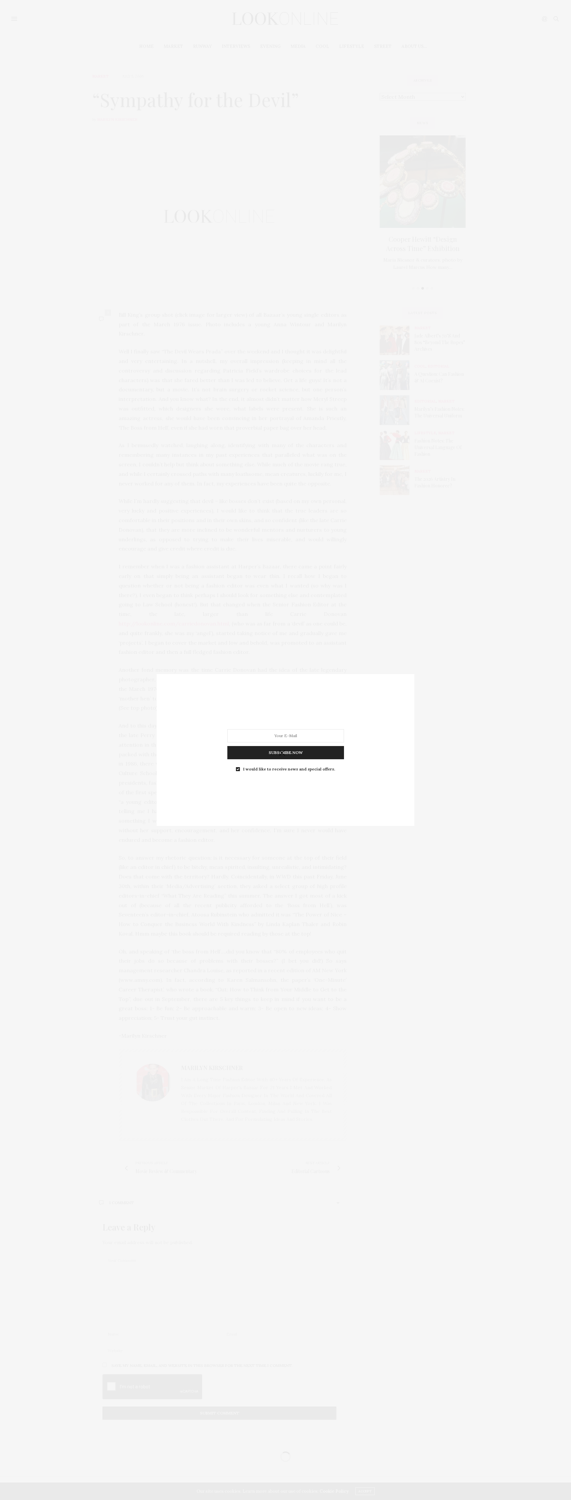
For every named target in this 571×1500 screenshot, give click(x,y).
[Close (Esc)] (282, 753)
